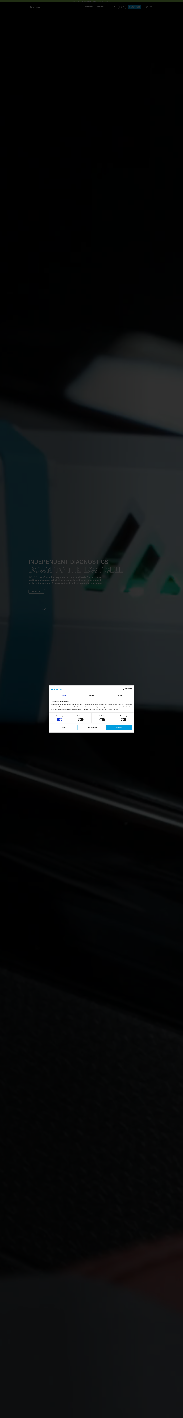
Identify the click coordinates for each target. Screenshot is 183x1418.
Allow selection (91, 727)
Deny (64, 727)
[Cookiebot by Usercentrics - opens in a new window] (124, 689)
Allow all (119, 727)
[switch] (80, 719)
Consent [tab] (63, 695)
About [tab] (120, 695)
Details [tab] (91, 695)
